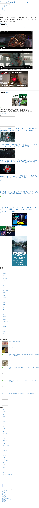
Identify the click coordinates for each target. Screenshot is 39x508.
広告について (4, 477)
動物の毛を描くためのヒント (13, 360)
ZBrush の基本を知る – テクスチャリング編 (16, 347)
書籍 (2, 8)
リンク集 (3, 482)
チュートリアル (4, 5)
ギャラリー (4, 9)
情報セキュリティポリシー (6, 480)
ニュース (3, 6)
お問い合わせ (4, 481)
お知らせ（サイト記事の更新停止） (14, 373)
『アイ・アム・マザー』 (28, 27)
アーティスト (4, 10)
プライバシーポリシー (5, 479)
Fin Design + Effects (3, 23)
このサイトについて (5, 478)
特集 (2, 7)
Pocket (7, 24)
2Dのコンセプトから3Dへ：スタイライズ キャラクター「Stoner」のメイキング (21, 393)
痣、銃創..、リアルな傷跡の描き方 (14, 341)
